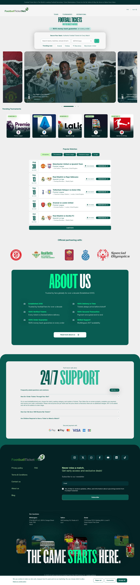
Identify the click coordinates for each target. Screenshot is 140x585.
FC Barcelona (77, 46)
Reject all (98, 580)
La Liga (96, 154)
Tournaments (67, 14)
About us (15, 488)
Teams (56, 14)
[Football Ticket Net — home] (28, 457)
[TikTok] (124, 457)
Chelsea (67, 46)
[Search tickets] (96, 41)
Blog (13, 495)
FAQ (128, 9)
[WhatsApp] (91, 457)
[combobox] (55, 41)
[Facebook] (99, 457)
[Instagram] (74, 457)
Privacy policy (17, 468)
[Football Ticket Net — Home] (15, 9)
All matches (45, 154)
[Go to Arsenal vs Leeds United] (78, 106)
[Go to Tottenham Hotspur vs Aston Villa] (71, 106)
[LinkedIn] (116, 457)
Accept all (122, 580)
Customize (110, 580)
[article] (70, 77)
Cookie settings (91, 575)
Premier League (70, 154)
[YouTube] (108, 457)
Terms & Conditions (19, 475)
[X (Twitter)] (83, 457)
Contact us (16, 482)
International (81, 14)
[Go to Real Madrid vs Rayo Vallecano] (65, 106)
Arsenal (59, 46)
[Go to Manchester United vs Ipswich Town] (62, 106)
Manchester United (90, 46)
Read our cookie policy (19, 581)
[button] (70, 401)
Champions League (84, 154)
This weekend (57, 154)
